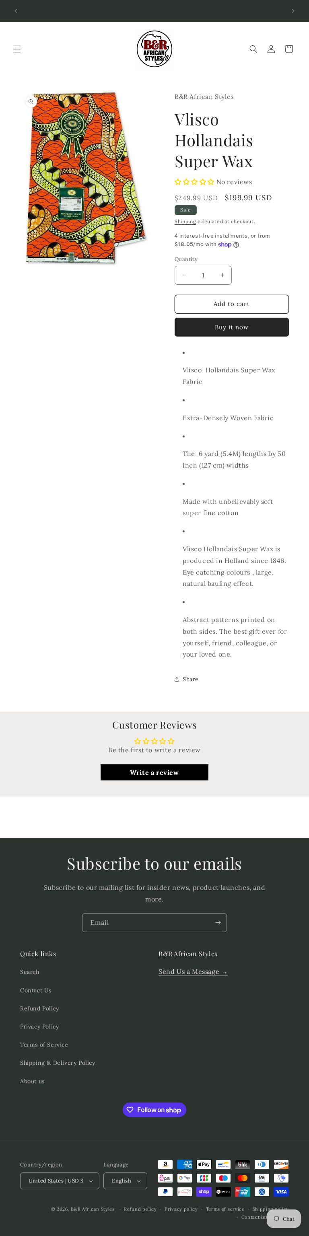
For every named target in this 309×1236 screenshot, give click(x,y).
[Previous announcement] (16, 11)
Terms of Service (44, 1044)
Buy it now (232, 327)
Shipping (185, 221)
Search (29, 971)
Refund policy (140, 1209)
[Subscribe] (218, 922)
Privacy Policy (39, 1026)
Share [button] (191, 679)
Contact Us (36, 990)
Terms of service (225, 1209)
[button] (17, 49)
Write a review (154, 772)
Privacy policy (181, 1209)
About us (32, 1081)
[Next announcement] (293, 11)
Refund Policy (39, 1008)
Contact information (265, 1217)
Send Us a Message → (193, 971)
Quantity (186, 259)
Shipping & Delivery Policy (57, 1062)
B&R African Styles (93, 1209)
